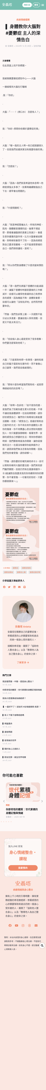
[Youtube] (17, 925)
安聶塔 (7, 4)
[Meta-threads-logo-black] (30, 925)
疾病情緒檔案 (23, 19)
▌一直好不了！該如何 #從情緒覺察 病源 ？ (21, 706)
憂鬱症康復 (8, 572)
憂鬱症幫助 (26, 568)
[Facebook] (10, 925)
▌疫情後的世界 (9, 740)
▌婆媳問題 (7, 731)
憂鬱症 (15, 568)
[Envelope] (36, 925)
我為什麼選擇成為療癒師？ (14, 698)
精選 (8, 805)
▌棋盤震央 (7, 723)
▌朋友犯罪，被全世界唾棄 (14, 757)
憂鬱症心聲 (21, 572)
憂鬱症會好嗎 (35, 572)
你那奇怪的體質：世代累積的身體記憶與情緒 (22, 689)
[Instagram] (23, 925)
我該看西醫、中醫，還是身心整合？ (18, 681)
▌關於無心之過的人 (11, 748)
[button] (43, 5)
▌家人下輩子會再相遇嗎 (13, 714)
